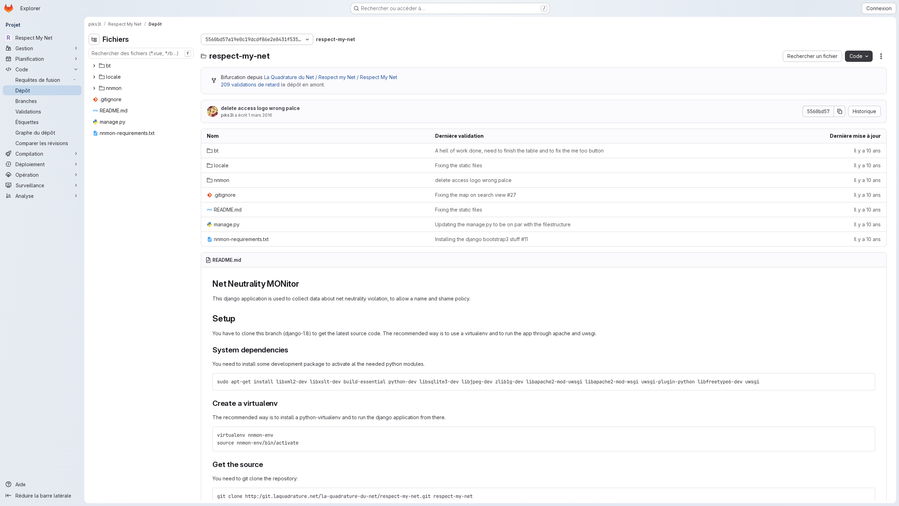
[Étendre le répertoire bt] (94, 65)
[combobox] (141, 53)
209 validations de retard (250, 84)
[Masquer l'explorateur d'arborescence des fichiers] (94, 39)
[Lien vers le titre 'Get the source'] (267, 464)
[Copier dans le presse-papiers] (866, 381)
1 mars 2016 (260, 115)
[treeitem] (142, 65)
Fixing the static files (458, 165)
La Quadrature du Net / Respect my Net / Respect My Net (330, 77)
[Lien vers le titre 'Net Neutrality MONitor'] (303, 284)
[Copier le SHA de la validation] (839, 111)
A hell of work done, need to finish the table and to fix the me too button (519, 151)
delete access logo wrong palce (260, 108)
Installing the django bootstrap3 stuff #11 (481, 239)
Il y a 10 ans (867, 151)
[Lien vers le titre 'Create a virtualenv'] (282, 403)
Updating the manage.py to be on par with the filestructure (503, 224)
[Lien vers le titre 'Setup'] (239, 318)
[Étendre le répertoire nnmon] (94, 88)
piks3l (227, 115)
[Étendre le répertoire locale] (94, 77)
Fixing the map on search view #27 (475, 195)
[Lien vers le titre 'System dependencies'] (292, 349)
